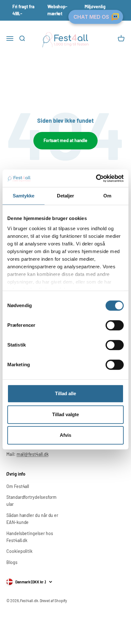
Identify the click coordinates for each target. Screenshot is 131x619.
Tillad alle (65, 393)
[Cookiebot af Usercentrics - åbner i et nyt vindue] (96, 178)
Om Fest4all (17, 486)
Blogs (11, 562)
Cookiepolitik (19, 551)
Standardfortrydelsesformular (31, 500)
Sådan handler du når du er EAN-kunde (32, 518)
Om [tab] (107, 195)
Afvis (65, 435)
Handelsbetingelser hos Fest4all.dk (29, 537)
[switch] (115, 325)
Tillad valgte (65, 414)
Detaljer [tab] (65, 195)
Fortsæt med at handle (66, 140)
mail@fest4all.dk (33, 454)
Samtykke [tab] (24, 195)
